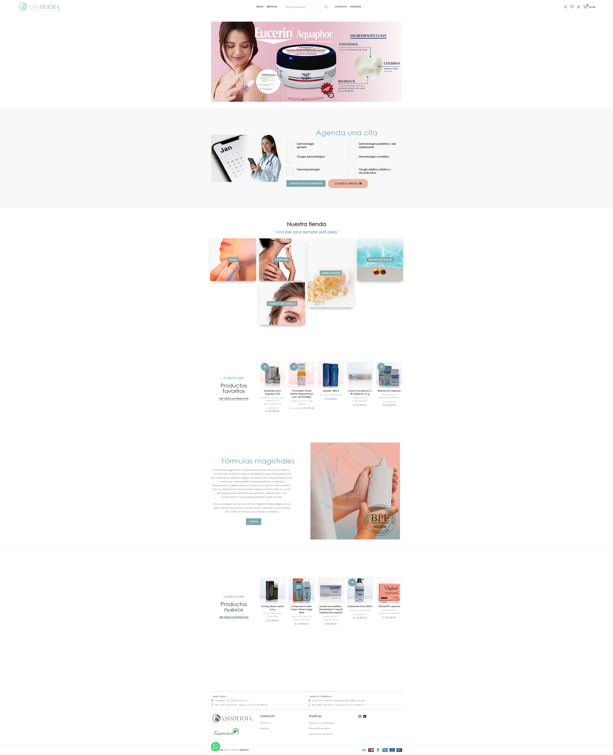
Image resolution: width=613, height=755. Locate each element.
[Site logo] (40, 6)
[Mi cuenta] (578, 7)
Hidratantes (336, 394)
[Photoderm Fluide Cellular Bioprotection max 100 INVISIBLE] (302, 375)
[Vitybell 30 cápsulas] (389, 590)
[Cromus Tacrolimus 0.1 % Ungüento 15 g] (360, 375)
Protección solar (299, 401)
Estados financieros (319, 728)
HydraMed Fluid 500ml (360, 606)
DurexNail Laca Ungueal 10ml (272, 392)
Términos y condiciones (321, 722)
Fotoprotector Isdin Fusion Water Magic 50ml (302, 609)
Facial (266, 613)
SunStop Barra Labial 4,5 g (272, 608)
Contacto (265, 722)
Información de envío (321, 733)
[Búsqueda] (566, 7)
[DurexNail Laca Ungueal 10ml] (273, 375)
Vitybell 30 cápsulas (389, 606)
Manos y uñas (277, 397)
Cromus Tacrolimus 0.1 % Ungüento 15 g (360, 392)
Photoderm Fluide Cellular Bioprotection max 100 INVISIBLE (301, 393)
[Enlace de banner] (233, 259)
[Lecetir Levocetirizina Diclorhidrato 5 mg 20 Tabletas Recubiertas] (331, 590)
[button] (215, 62)
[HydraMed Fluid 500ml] (360, 590)
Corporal (264, 397)
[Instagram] (360, 717)
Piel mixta (305, 619)
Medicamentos (359, 397)
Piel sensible (305, 402)
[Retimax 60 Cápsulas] (389, 375)
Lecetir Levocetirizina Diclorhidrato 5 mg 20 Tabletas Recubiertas (330, 609)
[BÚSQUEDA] (326, 7)
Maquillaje (272, 616)
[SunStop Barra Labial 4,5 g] (273, 590)
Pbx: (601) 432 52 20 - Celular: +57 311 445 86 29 (241, 704)
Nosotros (264, 728)
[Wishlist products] (572, 7)
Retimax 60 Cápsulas (389, 390)
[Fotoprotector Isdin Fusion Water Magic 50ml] (302, 590)
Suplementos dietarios (389, 397)
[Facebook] (365, 717)
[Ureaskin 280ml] (331, 375)
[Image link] (246, 157)
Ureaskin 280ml (331, 390)
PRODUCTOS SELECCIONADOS (272, 402)
